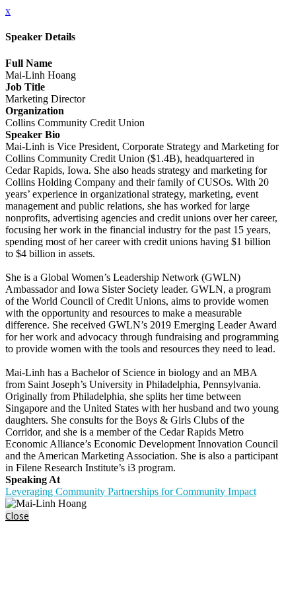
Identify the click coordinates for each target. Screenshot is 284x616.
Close (17, 516)
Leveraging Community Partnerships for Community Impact (130, 491)
